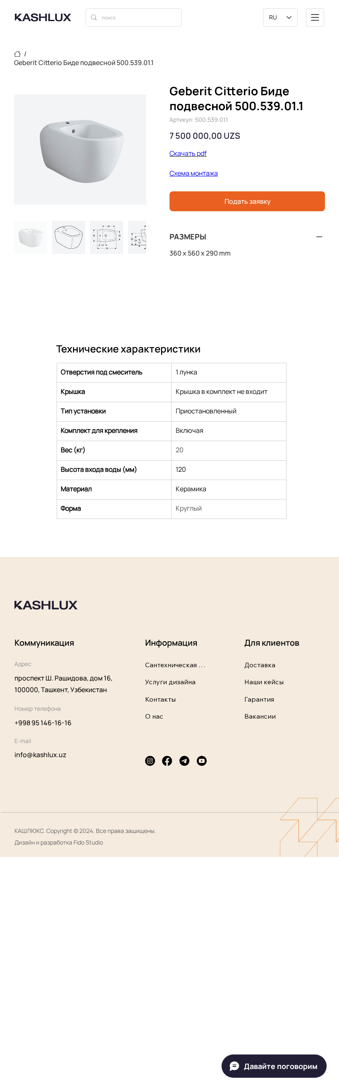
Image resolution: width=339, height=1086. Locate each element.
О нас (154, 716)
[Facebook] (167, 761)
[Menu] (315, 17)
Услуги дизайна (170, 682)
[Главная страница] (17, 54)
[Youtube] (202, 761)
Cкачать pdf (188, 153)
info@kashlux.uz (40, 754)
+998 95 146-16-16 (43, 722)
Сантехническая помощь (176, 665)
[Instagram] (150, 761)
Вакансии (260, 716)
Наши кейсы (264, 682)
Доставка (259, 665)
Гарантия (259, 699)
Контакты (160, 699)
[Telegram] (184, 761)
